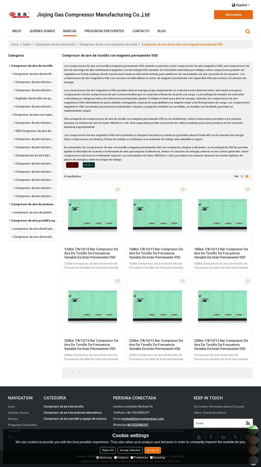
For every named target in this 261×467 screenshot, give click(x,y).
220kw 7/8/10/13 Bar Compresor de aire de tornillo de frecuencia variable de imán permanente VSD (156, 345)
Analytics (122, 457)
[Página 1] (67, 372)
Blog (162, 31)
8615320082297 (137, 424)
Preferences (141, 457)
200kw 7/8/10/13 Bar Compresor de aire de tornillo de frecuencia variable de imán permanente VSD (91, 345)
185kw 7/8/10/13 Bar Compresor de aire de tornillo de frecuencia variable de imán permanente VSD (221, 253)
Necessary (106, 457)
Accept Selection (130, 450)
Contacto (140, 31)
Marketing (159, 457)
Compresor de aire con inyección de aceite (108, 44)
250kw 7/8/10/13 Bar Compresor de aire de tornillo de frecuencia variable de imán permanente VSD (221, 345)
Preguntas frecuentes (104, 31)
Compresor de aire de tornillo (55, 44)
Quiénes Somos (42, 31)
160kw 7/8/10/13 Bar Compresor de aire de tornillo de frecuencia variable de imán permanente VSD (156, 253)
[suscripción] (248, 423)
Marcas (69, 31)
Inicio (16, 31)
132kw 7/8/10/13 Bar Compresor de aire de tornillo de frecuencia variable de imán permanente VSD (91, 253)
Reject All (108, 450)
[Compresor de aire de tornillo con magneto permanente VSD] (72, 165)
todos (27, 44)
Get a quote (234, 14)
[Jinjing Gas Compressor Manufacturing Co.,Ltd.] (19, 15)
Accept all (153, 450)
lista (242, 176)
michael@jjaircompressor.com (143, 418)
